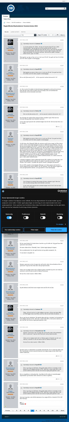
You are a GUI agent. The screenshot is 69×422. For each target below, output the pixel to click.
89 (36, 410)
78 (16, 410)
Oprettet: (7, 53)
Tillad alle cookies (56, 229)
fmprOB (10, 47)
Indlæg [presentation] (7, 31)
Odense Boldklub (26, 22)
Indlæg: (9, 54)
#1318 (62, 327)
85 (20, 410)
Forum (8, 22)
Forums (5, 16)
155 (57, 410)
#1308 (62, 86)
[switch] (26, 217)
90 (40, 410)
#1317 (62, 305)
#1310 (62, 131)
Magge (10, 391)
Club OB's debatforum (16, 22)
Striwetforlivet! (10, 93)
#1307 (62, 65)
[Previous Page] (48, 35)
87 (28, 410)
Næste (62, 410)
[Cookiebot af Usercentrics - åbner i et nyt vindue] (59, 191)
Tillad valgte (34, 229)
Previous (7, 410)
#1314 (62, 240)
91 (44, 410)
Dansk (6, 416)
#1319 (62, 361)
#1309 (62, 107)
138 (52, 410)
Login (63, 1)
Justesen (10, 138)
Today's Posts (7, 19)
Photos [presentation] (23, 31)
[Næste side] (53, 35)
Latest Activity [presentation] (15, 31)
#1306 (62, 40)
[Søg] (64, 8)
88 (32, 410)
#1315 (62, 261)
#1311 (62, 174)
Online (10, 72)
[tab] (7, 32)
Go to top (62, 416)
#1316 (62, 285)
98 (48, 410)
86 (24, 410)
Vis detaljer (59, 224)
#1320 (62, 384)
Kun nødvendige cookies (12, 229)
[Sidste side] (57, 35)
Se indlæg (41, 43)
